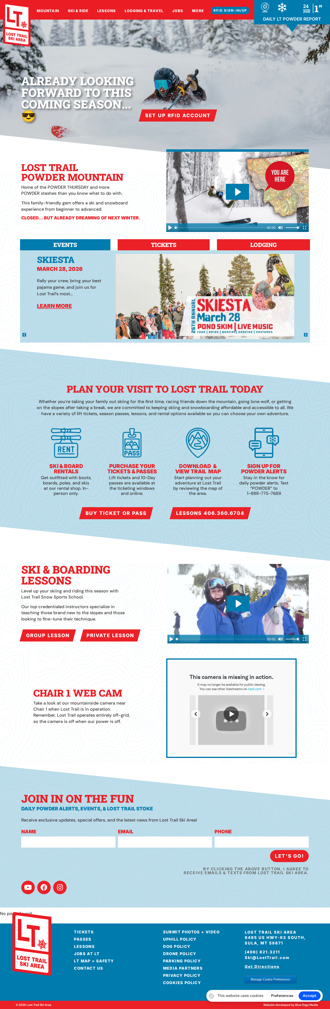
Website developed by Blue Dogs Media (290, 1005)
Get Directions (262, 966)
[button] (24, 335)
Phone (223, 832)
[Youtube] (28, 887)
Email (125, 832)
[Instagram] (60, 887)
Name (28, 832)
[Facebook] (44, 887)
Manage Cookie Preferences (270, 979)
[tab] (65, 244)
